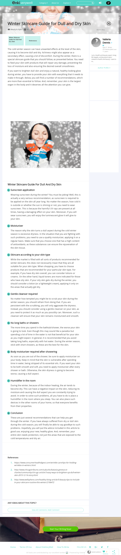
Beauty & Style (16, 29)
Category (43, 3)
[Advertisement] (46, 104)
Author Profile (103, 68)
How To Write (63, 547)
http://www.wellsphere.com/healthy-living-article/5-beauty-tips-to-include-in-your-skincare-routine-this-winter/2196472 (47, 481)
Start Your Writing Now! (60, 529)
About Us (55, 3)
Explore (66, 3)
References (33, 41)
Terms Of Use (26, 547)
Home (13, 547)
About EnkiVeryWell (44, 547)
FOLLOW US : (82, 547)
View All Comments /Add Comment (45, 510)
